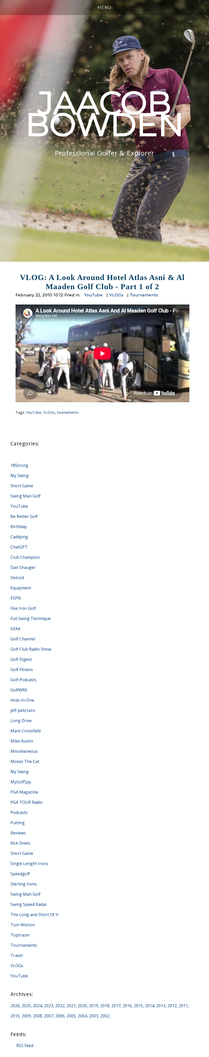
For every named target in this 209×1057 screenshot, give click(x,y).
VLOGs (116, 295)
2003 (93, 1016)
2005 (71, 1016)
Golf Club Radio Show (30, 649)
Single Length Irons (29, 863)
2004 (82, 1016)
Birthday (18, 526)
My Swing (19, 475)
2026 (15, 1006)
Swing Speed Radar (28, 904)
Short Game (21, 486)
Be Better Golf (24, 516)
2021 (71, 1006)
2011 (183, 1006)
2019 (93, 1006)
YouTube (93, 295)
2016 (127, 1006)
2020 (82, 1006)
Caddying (19, 537)
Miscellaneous (24, 751)
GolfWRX (18, 690)
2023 (48, 1006)
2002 (104, 1016)
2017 (116, 1006)
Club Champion (25, 557)
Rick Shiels (20, 843)
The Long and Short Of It (34, 914)
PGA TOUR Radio (26, 802)
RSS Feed (24, 1045)
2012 (172, 1006)
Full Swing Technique (30, 618)
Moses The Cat (24, 761)
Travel (16, 955)
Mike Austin (21, 741)
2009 (26, 1016)
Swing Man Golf (25, 496)
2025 (26, 1006)
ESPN (15, 598)
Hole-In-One (22, 700)
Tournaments (144, 295)
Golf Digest (21, 659)
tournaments (68, 412)
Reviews (18, 833)
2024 (37, 1006)
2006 (59, 1016)
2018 (104, 1006)
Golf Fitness (21, 669)
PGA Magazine (24, 792)
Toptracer (20, 935)
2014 (149, 1006)
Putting (17, 822)
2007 (48, 1016)
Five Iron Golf (23, 608)
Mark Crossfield (25, 731)
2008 (37, 1016)
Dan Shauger (23, 567)
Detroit (17, 577)
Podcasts (19, 812)
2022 (59, 1006)
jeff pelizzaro (22, 710)
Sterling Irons (23, 884)
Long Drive (21, 720)
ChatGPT (19, 547)
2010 (15, 1016)
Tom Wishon (22, 925)
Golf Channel (22, 639)
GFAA (15, 628)
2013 (160, 1006)
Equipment (20, 588)
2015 (138, 1006)
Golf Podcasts (23, 680)
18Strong (19, 465)
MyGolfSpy (20, 782)
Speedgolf (20, 874)
